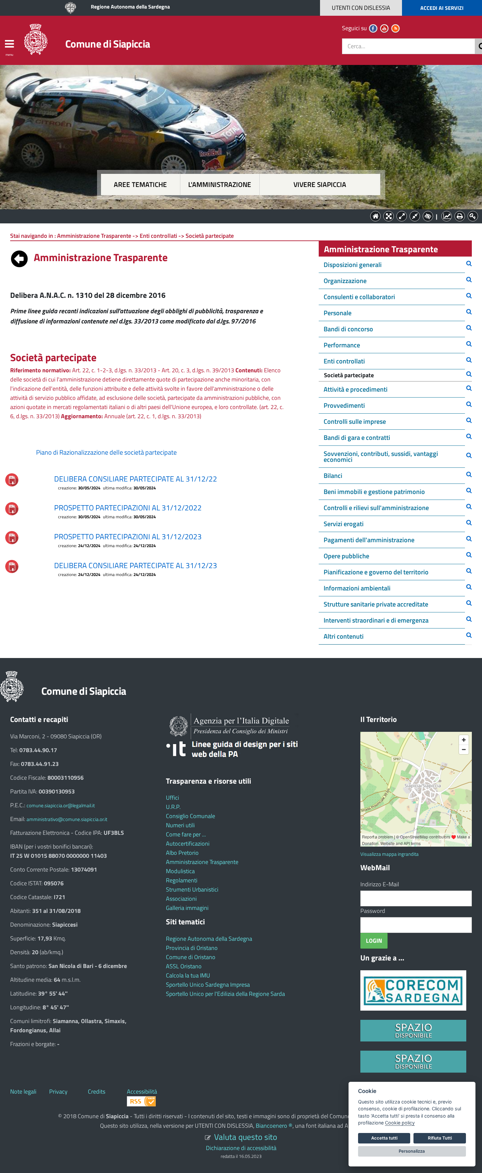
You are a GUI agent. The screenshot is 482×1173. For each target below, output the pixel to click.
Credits (96, 1091)
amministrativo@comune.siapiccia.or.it (67, 819)
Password (372, 910)
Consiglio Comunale (190, 816)
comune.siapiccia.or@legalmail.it (61, 805)
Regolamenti (181, 880)
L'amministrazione (219, 184)
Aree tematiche (140, 184)
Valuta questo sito (245, 1136)
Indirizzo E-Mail (379, 884)
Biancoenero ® (274, 1125)
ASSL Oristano (184, 966)
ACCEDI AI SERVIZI (442, 8)
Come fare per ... (186, 834)
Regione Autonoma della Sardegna (130, 6)
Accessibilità (142, 1091)
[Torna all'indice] (19, 257)
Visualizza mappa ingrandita (389, 854)
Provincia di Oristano (192, 947)
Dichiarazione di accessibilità (241, 1147)
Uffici (172, 797)
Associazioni (181, 898)
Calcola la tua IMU (188, 975)
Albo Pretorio (182, 852)
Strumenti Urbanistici (192, 889)
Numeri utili (180, 825)
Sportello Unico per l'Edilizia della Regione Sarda (225, 993)
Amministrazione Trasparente (202, 861)
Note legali (23, 1091)
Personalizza (412, 1151)
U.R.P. (173, 806)
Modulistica (180, 871)
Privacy (58, 1091)
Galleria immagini (187, 907)
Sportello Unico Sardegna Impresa (208, 984)
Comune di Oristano (190, 957)
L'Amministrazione (236, 215)
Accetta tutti (384, 1138)
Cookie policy (400, 1122)
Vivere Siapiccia (319, 184)
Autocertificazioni (188, 843)
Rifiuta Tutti (440, 1138)
